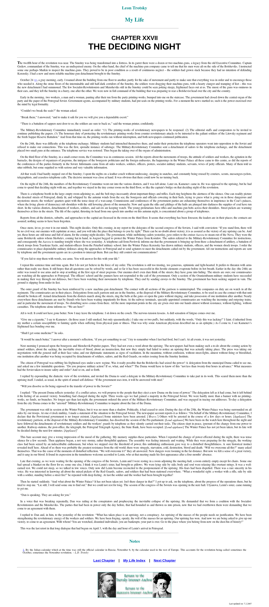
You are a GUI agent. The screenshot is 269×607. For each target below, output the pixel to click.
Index (134, 560)
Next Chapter (165, 560)
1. (24, 549)
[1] (35, 80)
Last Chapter (104, 560)
